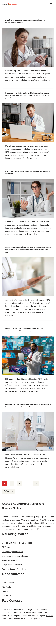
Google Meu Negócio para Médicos (17, 543)
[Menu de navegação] (51, 4)
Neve (18, 623)
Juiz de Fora (7, 596)
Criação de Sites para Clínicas (15, 556)
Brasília (5, 591)
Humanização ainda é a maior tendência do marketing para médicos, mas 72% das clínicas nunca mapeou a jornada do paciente (27, 95)
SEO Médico (7, 547)
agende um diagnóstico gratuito (27, 619)
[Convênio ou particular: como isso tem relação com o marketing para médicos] (28, 47)
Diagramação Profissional (13, 565)
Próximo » (8, 491)
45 (36, 483)
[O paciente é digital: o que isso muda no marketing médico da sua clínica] (28, 198)
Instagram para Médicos (12, 551)
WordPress (35, 623)
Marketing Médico (15, 534)
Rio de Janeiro (8, 583)
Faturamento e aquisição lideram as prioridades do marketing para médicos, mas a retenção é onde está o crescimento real (28, 249)
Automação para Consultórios (14, 569)
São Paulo (6, 587)
